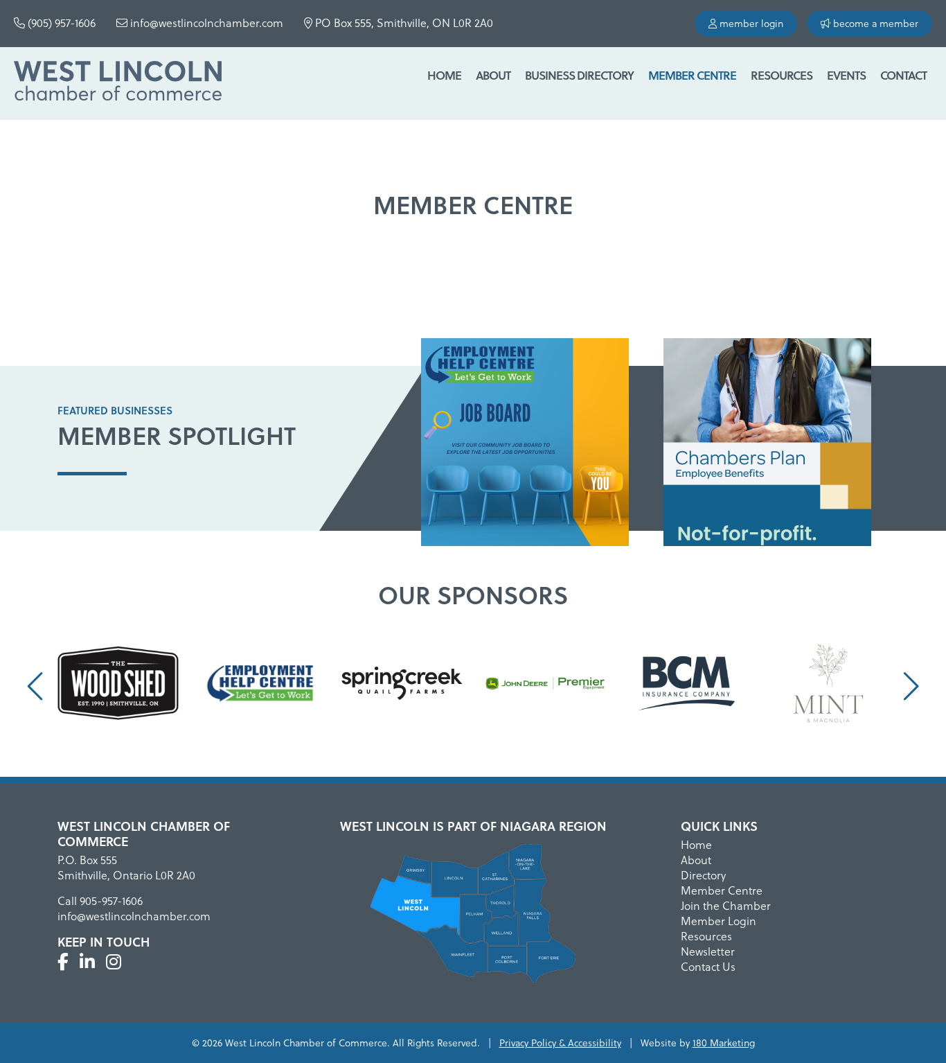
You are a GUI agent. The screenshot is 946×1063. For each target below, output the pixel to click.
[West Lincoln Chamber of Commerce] (118, 83)
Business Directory (579, 75)
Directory (703, 875)
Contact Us (708, 966)
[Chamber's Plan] (767, 445)
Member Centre (692, 75)
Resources (781, 75)
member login (750, 23)
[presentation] (37, 687)
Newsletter (708, 951)
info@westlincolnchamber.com (205, 22)
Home (444, 75)
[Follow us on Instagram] (113, 962)
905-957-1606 (111, 900)
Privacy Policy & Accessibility (560, 1043)
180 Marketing (724, 1043)
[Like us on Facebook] (63, 962)
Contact (903, 75)
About (493, 75)
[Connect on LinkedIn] (87, 962)
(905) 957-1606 (60, 22)
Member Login (718, 921)
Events (846, 75)
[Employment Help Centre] (525, 445)
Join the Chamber (726, 905)
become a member (874, 23)
